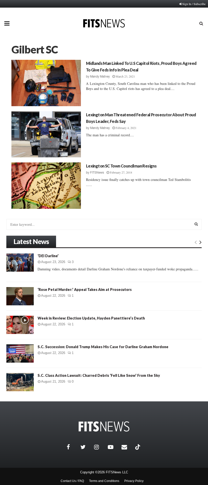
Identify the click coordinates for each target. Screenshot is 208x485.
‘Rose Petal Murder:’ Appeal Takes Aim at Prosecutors (85, 289)
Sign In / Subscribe (193, 4)
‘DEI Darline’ (48, 256)
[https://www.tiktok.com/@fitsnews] (138, 447)
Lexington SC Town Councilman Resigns (121, 165)
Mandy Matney (100, 76)
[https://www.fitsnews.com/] (104, 426)
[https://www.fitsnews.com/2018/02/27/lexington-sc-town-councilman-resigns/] (46, 185)
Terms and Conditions (104, 481)
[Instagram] (99, 447)
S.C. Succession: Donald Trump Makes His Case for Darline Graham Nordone (103, 347)
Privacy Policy (134, 481)
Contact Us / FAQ (72, 481)
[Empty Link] (196, 242)
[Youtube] (113, 447)
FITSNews (97, 172)
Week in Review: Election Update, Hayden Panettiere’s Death (91, 318)
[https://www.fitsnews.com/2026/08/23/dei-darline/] (20, 262)
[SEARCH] (196, 224)
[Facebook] (72, 447)
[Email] (127, 447)
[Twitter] (86, 447)
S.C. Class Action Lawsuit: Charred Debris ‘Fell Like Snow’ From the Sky (99, 375)
